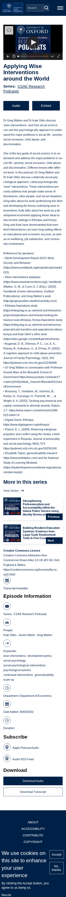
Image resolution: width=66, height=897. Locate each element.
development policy (40, 655)
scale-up (8, 679)
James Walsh (26, 635)
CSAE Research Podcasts (30, 614)
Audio (16, 105)
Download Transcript (33, 791)
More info (6, 894)
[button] (33, 42)
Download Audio (33, 780)
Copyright (33, 842)
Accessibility (33, 829)
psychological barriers (17, 670)
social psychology (14, 660)
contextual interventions (18, 674)
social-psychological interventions (24, 665)
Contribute (33, 835)
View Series (10, 490)
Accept (56, 854)
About (33, 822)
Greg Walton (44, 635)
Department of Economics (35, 695)
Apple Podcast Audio (25, 747)
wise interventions (14, 655)
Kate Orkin (10, 635)
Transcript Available (15, 588)
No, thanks (56, 868)
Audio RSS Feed (23, 759)
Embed (46, 105)
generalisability (44, 674)
